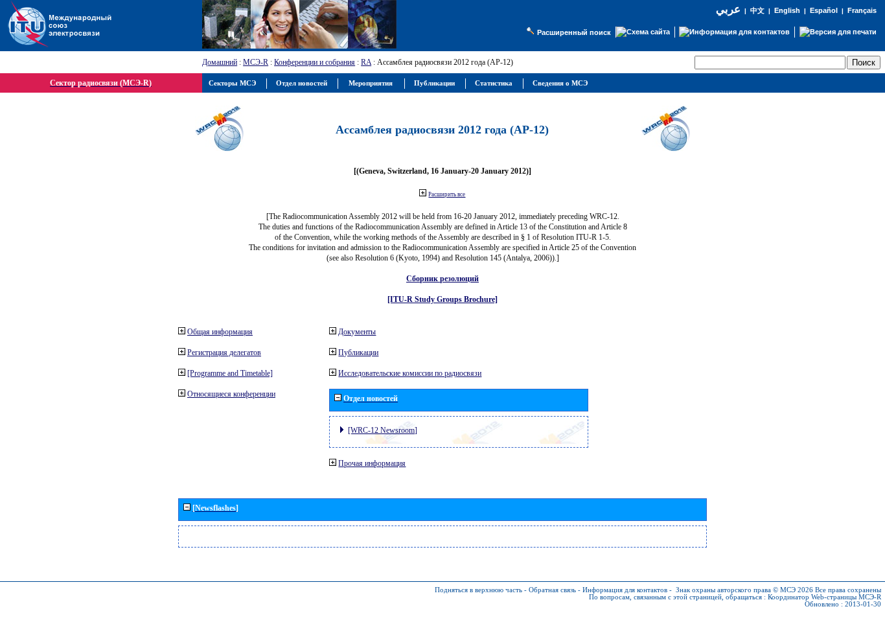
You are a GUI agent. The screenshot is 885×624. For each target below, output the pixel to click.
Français (862, 10)
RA (366, 62)
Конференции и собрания (314, 62)
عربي (728, 9)
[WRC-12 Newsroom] (382, 430)
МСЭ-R (255, 62)
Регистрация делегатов (224, 352)
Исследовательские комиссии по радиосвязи (409, 373)
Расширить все (446, 194)
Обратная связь (552, 590)
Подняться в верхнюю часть (478, 590)
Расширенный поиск (574, 32)
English (787, 10)
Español (824, 10)
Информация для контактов (624, 590)
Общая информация (220, 331)
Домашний (219, 62)
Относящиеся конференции (231, 394)
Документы (357, 331)
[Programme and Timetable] (230, 373)
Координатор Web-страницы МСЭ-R (824, 597)
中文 (757, 10)
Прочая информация (372, 463)
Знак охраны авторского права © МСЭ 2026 (744, 590)
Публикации (358, 352)
